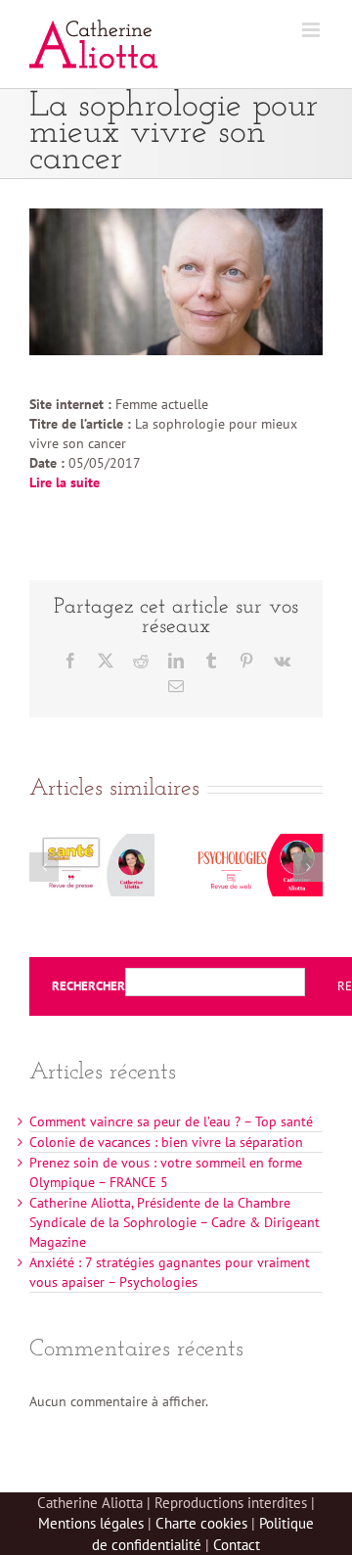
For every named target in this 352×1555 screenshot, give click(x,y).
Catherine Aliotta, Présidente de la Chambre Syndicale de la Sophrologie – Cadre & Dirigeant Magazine (174, 1222)
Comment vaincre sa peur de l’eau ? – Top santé (171, 1121)
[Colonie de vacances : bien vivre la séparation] (91, 842)
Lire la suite (64, 482)
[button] (44, 867)
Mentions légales (91, 1523)
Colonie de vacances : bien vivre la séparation (166, 1142)
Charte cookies (201, 1523)
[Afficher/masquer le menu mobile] (312, 30)
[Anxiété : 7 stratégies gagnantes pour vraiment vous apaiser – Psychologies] (260, 842)
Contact (236, 1544)
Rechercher (88, 986)
